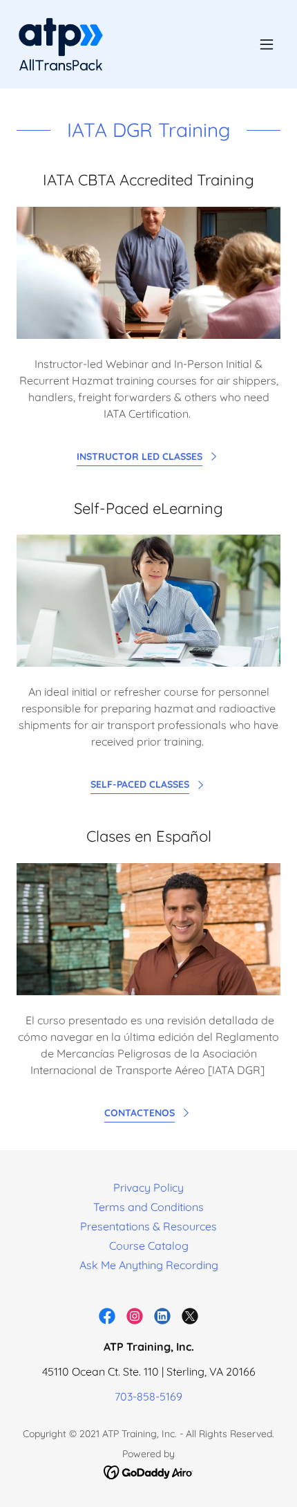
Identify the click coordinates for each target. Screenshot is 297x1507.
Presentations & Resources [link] (148, 1226)
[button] (266, 44)
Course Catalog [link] (149, 1245)
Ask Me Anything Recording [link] (148, 1265)
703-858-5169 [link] (148, 1396)
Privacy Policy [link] (148, 1187)
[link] (61, 44)
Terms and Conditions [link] (148, 1207)
